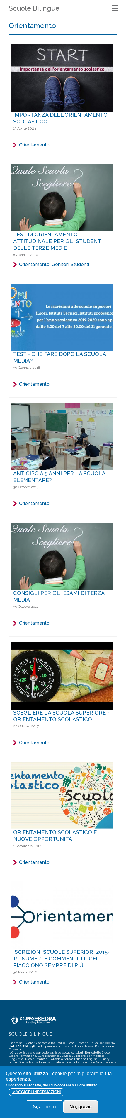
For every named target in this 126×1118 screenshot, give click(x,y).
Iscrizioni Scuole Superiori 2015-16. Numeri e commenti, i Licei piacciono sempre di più (61, 958)
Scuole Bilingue (34, 8)
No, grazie (80, 1106)
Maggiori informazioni (36, 1092)
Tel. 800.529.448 (22, 1046)
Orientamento (34, 145)
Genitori (60, 264)
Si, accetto (44, 1107)
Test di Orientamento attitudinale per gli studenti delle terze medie (58, 241)
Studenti (80, 264)
